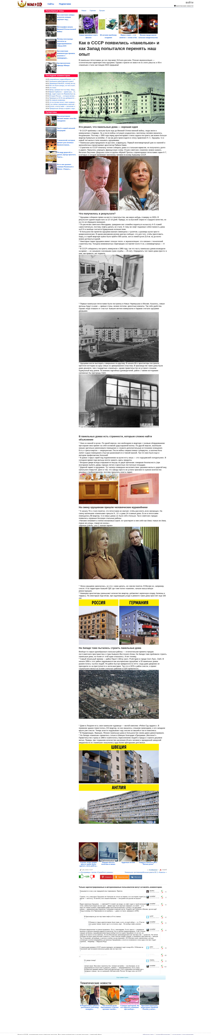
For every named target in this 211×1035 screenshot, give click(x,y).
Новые (84, 10)
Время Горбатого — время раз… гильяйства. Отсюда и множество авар (75, 92)
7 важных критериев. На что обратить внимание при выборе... (129, 1007)
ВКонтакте (137, 877)
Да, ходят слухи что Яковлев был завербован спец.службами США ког (74, 94)
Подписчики (65, 4)
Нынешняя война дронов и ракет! (61, 81)
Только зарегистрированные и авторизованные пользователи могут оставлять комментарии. (120, 887)
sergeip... (152, 960)
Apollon (152, 890)
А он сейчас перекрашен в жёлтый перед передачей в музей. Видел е (74, 104)
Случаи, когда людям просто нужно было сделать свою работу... (88, 864)
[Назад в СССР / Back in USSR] (30, 7)
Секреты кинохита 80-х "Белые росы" (148, 863)
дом (83, 869)
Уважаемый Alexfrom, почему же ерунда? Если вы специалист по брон (74, 83)
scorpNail (152, 896)
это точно (52, 87)
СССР (91, 869)
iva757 (151, 916)
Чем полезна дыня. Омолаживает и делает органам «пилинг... (110, 1007)
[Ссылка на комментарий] (80, 892)
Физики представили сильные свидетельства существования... (148, 37)
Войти (189, 2)
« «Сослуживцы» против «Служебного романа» (96, 872)
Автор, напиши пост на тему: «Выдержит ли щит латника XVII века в (73, 90)
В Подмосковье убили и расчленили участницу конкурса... (89, 1007)
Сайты (51, 4)
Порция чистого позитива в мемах (108, 863)
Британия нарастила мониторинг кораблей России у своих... (149, 1007)
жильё (87, 869)
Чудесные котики (128, 862)
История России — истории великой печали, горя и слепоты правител (74, 96)
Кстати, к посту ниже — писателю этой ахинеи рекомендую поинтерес (74, 106)
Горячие (93, 10)
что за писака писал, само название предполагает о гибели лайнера (74, 102)
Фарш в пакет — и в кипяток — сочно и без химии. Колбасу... (128, 37)
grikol (151, 947)
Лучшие (102, 10)
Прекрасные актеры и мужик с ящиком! (63, 108)
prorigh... (152, 954)
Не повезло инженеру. (57, 100)
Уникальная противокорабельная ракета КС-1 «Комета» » (146, 872)
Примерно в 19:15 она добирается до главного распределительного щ (74, 98)
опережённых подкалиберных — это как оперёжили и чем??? (71, 79)
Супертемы (51, 112)
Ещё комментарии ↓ (123, 977)
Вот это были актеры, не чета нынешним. (64, 85)
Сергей (164, 869)
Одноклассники (123, 877)
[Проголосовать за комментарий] (162, 892)
